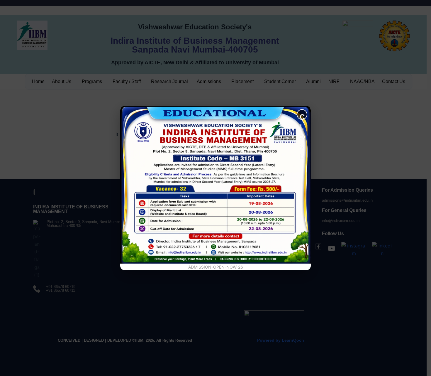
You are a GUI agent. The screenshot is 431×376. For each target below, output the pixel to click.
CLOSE (302, 116)
